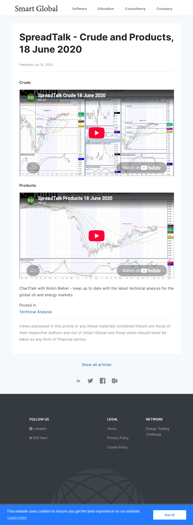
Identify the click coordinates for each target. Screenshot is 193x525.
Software (79, 9)
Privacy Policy (118, 438)
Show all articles (96, 364)
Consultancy (135, 9)
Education (106, 9)
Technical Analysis (35, 311)
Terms (112, 429)
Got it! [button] (170, 515)
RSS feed (39, 438)
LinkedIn (39, 429)
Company (164, 9)
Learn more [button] (17, 518)
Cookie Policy (117, 447)
